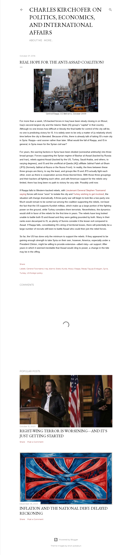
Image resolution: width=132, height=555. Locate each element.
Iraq (46, 268)
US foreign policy (35, 273)
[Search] (110, 9)
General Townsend (34, 268)
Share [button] (22, 264)
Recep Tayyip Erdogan (91, 268)
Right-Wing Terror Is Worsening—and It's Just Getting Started (63, 433)
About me (35, 40)
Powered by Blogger (68, 539)
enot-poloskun (74, 545)
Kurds (64, 268)
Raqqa (77, 268)
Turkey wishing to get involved (88, 194)
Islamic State (55, 268)
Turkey (23, 273)
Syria (105, 268)
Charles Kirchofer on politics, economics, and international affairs (65, 21)
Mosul (70, 268)
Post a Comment (35, 442)
